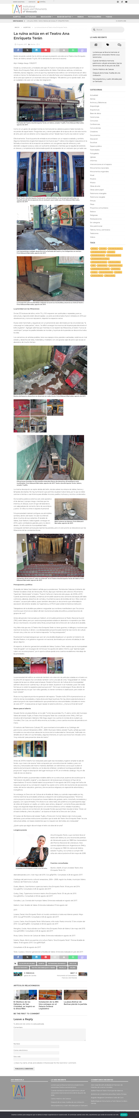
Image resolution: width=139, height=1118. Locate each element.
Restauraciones (96, 219)
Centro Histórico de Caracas (103, 69)
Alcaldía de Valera (27, 963)
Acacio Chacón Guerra (115, 265)
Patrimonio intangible (98, 193)
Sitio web (17, 1057)
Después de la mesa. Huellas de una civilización (67, 1102)
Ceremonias (94, 117)
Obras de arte (95, 186)
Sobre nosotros (18, 2)
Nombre (17, 1044)
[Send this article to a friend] (54, 50)
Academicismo (115, 268)
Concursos (94, 121)
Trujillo (62, 968)
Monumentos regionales (99, 172)
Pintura (92, 201)
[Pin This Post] (45, 50)
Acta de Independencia (106, 272)
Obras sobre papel (97, 190)
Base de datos (64, 17)
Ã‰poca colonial (110, 275)
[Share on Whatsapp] (73, 50)
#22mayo (94, 248)
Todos (109, 17)
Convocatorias (95, 128)
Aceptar (124, 1114)
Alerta (41, 963)
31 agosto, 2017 (22, 44)
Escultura (93, 142)
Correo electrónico (21, 1050)
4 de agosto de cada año (98, 251)
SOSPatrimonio (21, 968)
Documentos (95, 135)
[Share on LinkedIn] (36, 50)
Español (42, 2)
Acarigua (94, 272)
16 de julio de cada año (98, 255)
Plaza (92, 204)
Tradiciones (94, 233)
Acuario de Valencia (97, 275)
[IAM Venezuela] (29, 13)
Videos (80, 17)
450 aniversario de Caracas (99, 261)
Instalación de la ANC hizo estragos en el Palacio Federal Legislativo (49, 1005)
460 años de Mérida (114, 261)
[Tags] (108, 45)
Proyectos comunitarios (99, 208)
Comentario (18, 1027)
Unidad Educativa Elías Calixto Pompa (113, 1094)
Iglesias (93, 157)
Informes (93, 161)
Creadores (94, 132)
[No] (136, 1115)
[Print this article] (64, 50)
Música (92, 183)
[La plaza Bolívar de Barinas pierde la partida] (75, 995)
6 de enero (111, 251)
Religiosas (94, 215)
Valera (72, 968)
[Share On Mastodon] (82, 50)
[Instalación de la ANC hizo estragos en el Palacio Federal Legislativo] (50, 995)
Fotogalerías (94, 17)
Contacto (32, 2)
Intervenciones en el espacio (101, 164)
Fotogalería (94, 153)
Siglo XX (73, 963)
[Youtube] (126, 2)
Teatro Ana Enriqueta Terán (43, 968)
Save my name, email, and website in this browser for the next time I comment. (46, 1063)
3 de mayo (103, 248)
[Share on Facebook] (18, 50)
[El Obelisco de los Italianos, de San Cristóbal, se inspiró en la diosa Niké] (25, 995)
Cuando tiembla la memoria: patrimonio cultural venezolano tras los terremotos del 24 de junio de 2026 (107, 63)
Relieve (93, 212)
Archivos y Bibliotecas (98, 103)
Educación (46, 17)
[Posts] (96, 45)
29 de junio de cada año (114, 255)
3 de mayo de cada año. (115, 248)
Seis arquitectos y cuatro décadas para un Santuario (69, 1105)
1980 (93, 265)
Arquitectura (94, 110)
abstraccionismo (102, 265)
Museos (93, 179)
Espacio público (96, 146)
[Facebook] (122, 2)
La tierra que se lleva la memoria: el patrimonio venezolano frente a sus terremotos (106, 54)
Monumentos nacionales (99, 168)
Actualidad (30, 17)
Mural (92, 175)
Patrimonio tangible (97, 197)
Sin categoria (95, 223)
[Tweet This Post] (27, 50)
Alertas (17, 17)
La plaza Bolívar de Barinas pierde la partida (75, 1003)
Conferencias (95, 124)
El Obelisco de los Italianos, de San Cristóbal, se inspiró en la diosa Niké (24, 1005)
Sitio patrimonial (96, 226)
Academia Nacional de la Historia (100, 268)
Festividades (94, 150)
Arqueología (94, 106)
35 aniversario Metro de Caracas (100, 258)
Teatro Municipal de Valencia (113, 1090)
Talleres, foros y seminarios (100, 230)
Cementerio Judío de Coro (113, 1097)
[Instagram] (118, 2)
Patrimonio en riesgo (57, 963)
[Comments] (119, 45)
